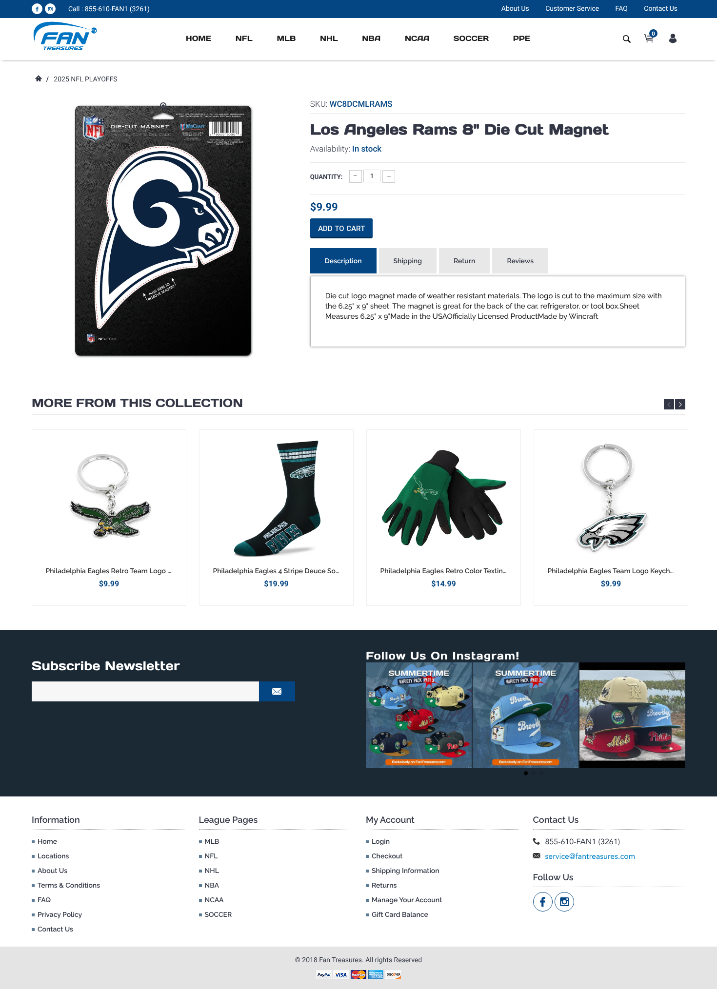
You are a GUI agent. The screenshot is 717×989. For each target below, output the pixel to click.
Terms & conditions (69, 886)
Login (381, 842)
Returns (384, 886)
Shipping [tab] (408, 261)
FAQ (622, 9)
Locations (53, 856)
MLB (286, 38)
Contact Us (660, 9)
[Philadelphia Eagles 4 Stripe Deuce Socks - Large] (276, 498)
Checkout (387, 856)
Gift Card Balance (400, 915)
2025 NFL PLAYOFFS (85, 79)
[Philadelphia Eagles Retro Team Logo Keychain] (109, 498)
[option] (109, 517)
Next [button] (680, 404)
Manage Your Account (407, 900)
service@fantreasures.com (590, 856)
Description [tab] (343, 261)
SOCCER (471, 38)
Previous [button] (669, 404)
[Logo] (66, 36)
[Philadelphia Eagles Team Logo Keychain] (611, 498)
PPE (521, 38)
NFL (244, 38)
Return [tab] (465, 261)
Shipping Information (405, 871)
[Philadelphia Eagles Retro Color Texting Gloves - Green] (444, 498)
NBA (371, 38)
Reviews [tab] (520, 261)
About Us (515, 9)
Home (198, 38)
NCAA (417, 38)
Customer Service (572, 9)
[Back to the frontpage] (38, 79)
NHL (329, 38)
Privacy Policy (60, 915)
